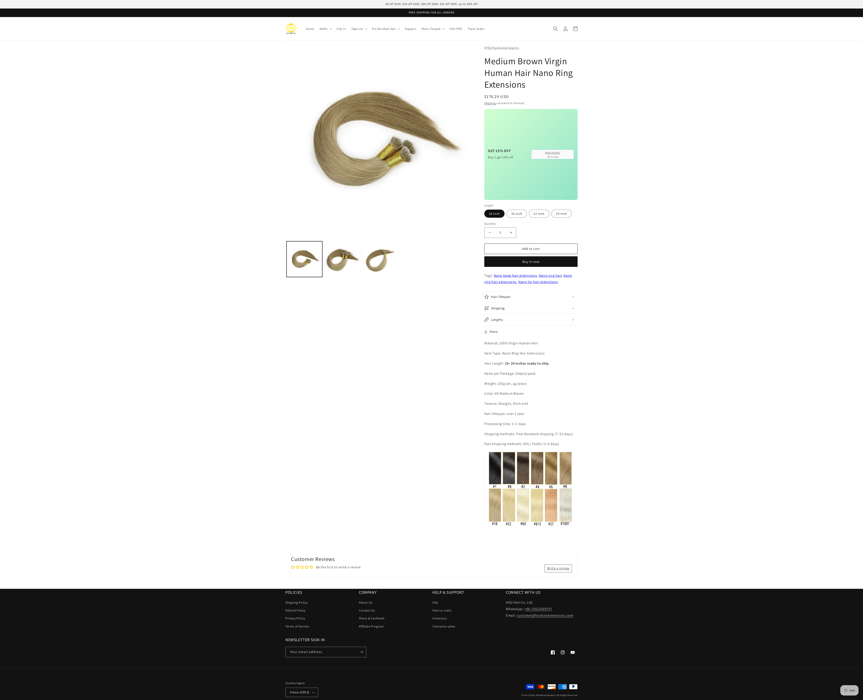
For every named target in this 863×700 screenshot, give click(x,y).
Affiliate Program (371, 626)
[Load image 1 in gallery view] (304, 259)
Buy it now (531, 261)
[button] (325, 28)
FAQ (435, 602)
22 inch (539, 214)
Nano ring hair (550, 275)
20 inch (516, 214)
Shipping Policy (296, 602)
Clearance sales (443, 626)
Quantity (490, 224)
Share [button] (493, 332)
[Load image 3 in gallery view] (380, 259)
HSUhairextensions (545, 695)
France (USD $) (299, 692)
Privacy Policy (295, 618)
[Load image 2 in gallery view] (342, 259)
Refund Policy (295, 610)
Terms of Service (297, 626)
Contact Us (367, 610)
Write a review (558, 568)
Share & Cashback (372, 618)
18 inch (494, 214)
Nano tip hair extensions (538, 281)
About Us (365, 602)
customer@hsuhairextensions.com (545, 615)
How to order (442, 610)
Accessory (439, 618)
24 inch (561, 214)
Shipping (490, 103)
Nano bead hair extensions (515, 275)
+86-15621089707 (538, 609)
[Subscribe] (361, 652)
